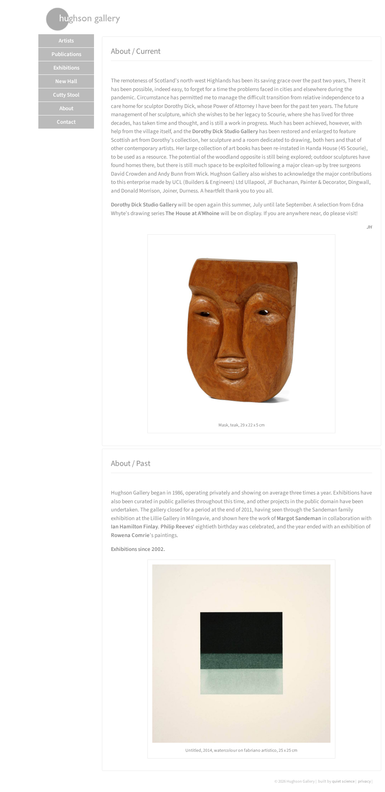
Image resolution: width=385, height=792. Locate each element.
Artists (66, 41)
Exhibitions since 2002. (138, 549)
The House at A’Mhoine (192, 213)
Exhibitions (66, 68)
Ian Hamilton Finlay (134, 527)
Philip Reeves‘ (177, 527)
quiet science (343, 781)
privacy (364, 781)
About (66, 108)
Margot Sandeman (299, 518)
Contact (66, 122)
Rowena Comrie (130, 535)
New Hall (66, 81)
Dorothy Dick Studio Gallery (225, 131)
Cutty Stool (66, 95)
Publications (66, 54)
